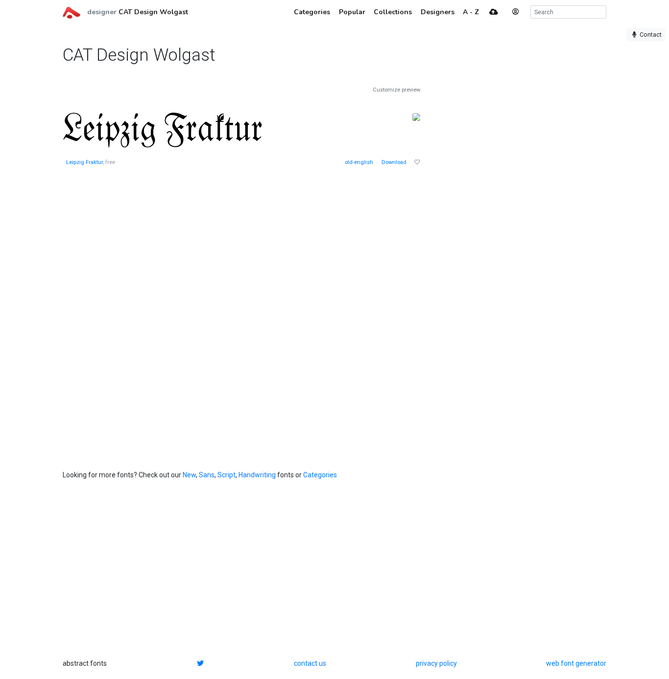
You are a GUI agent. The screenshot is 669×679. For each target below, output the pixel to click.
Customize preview (396, 90)
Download (394, 162)
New (189, 475)
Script (226, 475)
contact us (310, 663)
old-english (359, 162)
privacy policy (436, 663)
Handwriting (257, 475)
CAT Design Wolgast (153, 12)
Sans (207, 475)
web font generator (576, 663)
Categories (320, 475)
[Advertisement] (508, 233)
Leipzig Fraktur (84, 162)
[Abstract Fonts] (71, 11)
